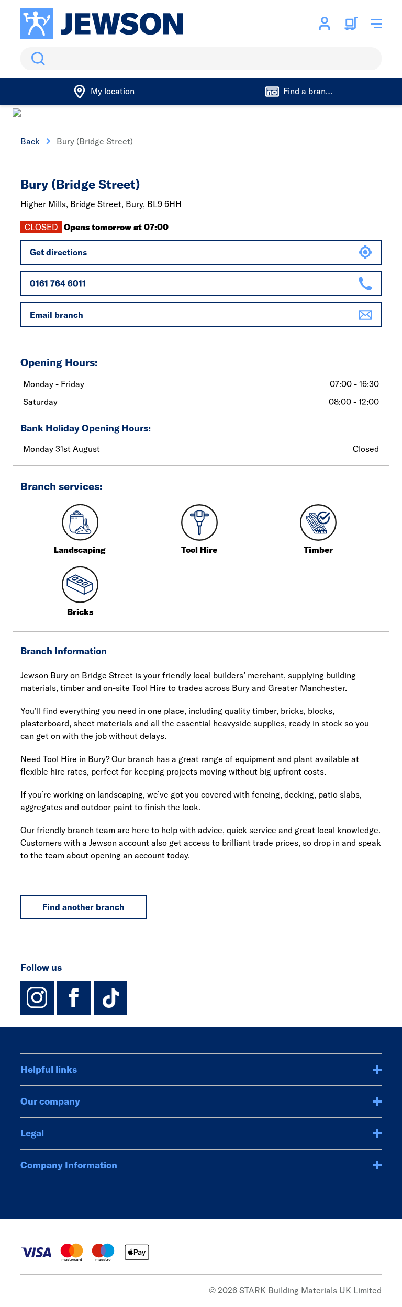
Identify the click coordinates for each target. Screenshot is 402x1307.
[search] (201, 58)
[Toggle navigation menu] (376, 23)
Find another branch (83, 907)
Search (36, 58)
